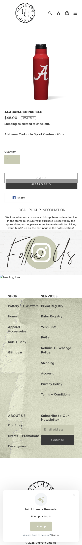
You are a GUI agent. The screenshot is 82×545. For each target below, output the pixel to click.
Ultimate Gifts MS (46, 543)
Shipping (10, 124)
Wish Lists (49, 327)
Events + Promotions (23, 436)
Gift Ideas (15, 352)
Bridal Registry (52, 306)
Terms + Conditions (55, 394)
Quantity (10, 152)
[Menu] (75, 13)
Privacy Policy (51, 384)
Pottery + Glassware (23, 306)
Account (47, 373)
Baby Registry (51, 316)
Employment (17, 446)
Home (12, 316)
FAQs (45, 337)
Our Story (15, 425)
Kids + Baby (17, 342)
